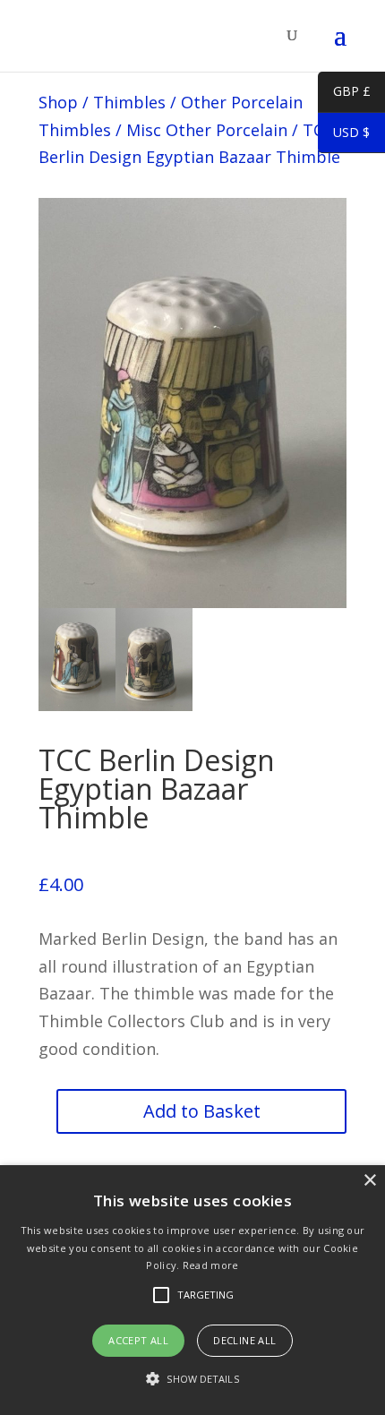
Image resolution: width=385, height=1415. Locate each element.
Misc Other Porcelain (206, 130)
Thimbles (129, 102)
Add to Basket (202, 1111)
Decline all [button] (244, 1340)
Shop (58, 102)
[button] (192, 1380)
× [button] (369, 1181)
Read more (211, 1265)
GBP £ (344, 94)
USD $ (344, 135)
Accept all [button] (138, 1340)
